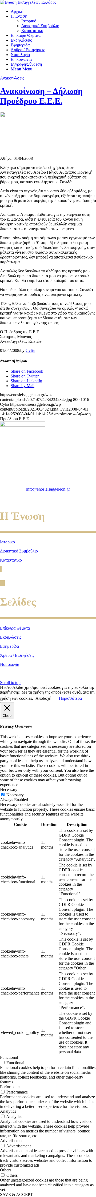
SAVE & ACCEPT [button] (16, 1194)
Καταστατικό (11, 560)
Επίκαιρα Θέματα (15, 628)
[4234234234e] (48, 115)
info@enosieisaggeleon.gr (48, 489)
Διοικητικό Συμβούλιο (19, 551)
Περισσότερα (70, 698)
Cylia (30, 350)
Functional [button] (9, 1057)
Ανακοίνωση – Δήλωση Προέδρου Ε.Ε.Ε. (41, 96)
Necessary (15, 795)
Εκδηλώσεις (10, 637)
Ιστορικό (7, 542)
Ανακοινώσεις (12, 78)
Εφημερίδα (9, 646)
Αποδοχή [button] (43, 698)
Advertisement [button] (12, 1140)
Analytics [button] (8, 1111)
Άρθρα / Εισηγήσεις (17, 655)
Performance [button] (10, 1086)
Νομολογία (9, 664)
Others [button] (5, 1170)
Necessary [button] (8, 789)
